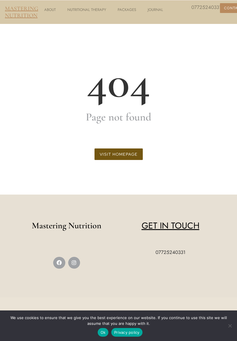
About (50, 9)
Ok (103, 332)
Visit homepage (119, 154)
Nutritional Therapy (86, 9)
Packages (127, 9)
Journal (155, 9)
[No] (230, 326)
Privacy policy (127, 332)
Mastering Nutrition (21, 12)
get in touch (170, 225)
